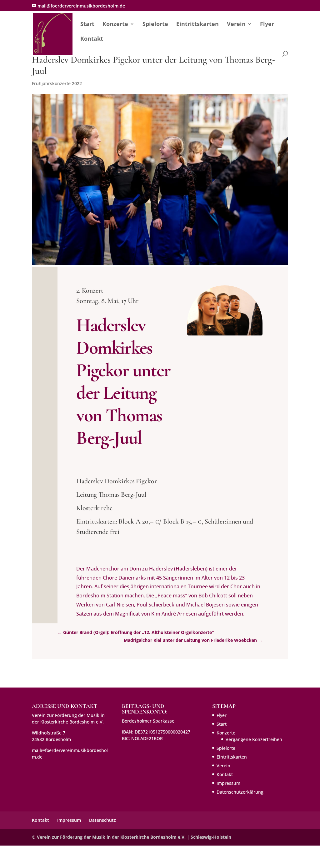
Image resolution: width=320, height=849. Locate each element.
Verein (236, 25)
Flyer (267, 25)
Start (87, 25)
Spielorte (155, 25)
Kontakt (91, 39)
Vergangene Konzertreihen (254, 739)
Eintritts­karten (197, 25)
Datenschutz (102, 820)
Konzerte (115, 25)
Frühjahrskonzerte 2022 (57, 83)
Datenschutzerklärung (240, 792)
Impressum (228, 783)
